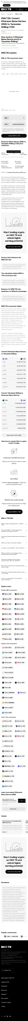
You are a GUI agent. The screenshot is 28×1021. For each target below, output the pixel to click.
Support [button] (4, 994)
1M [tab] (16, 73)
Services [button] (4, 990)
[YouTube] (10, 1016)
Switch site (6, 5)
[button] (16, 9)
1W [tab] (12, 73)
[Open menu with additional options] (26, 10)
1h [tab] (3, 73)
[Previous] (2, 936)
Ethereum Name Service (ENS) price (16, 172)
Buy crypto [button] (4, 998)
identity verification (13, 482)
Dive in (4, 832)
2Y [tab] (24, 73)
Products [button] (4, 986)
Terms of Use (12, 916)
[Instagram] (7, 1016)
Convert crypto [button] (6, 1002)
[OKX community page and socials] (13, 1016)
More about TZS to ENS (14, 435)
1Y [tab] (20, 73)
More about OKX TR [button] (7, 978)
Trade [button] (3, 1006)
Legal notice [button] (5, 982)
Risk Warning (21, 916)
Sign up (21, 9)
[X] (2, 1016)
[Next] (26, 936)
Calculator (10, 14)
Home (3, 14)
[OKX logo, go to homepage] (6, 9)
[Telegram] (4, 1016)
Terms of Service (19, 920)
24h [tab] (7, 73)
